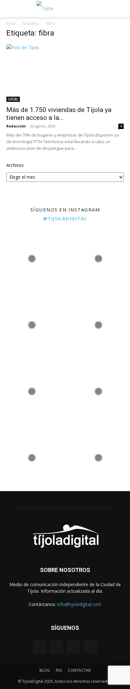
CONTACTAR (79, 670)
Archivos (15, 165)
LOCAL (13, 99)
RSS (59, 670)
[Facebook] (39, 647)
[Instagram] (56, 647)
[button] (10, 8)
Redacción (16, 126)
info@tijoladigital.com (79, 604)
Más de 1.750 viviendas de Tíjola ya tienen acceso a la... (58, 113)
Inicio (11, 23)
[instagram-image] (31, 257)
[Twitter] (73, 647)
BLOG (44, 670)
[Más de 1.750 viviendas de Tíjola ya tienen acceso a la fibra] (65, 73)
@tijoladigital (65, 218)
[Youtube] (90, 647)
